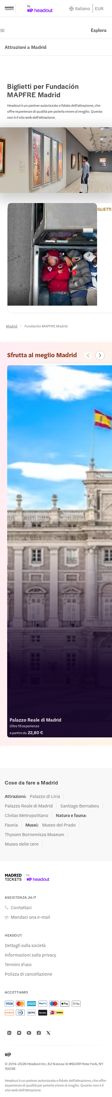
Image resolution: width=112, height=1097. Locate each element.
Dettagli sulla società (25, 945)
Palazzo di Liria (45, 796)
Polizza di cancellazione (28, 974)
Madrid (11, 326)
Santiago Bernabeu (79, 806)
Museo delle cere (22, 844)
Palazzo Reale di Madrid (29, 806)
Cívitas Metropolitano (26, 815)
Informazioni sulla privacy (30, 955)
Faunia (11, 825)
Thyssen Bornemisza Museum (34, 834)
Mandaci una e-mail (30, 917)
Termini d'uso (18, 964)
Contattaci (21, 907)
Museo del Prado (59, 825)
